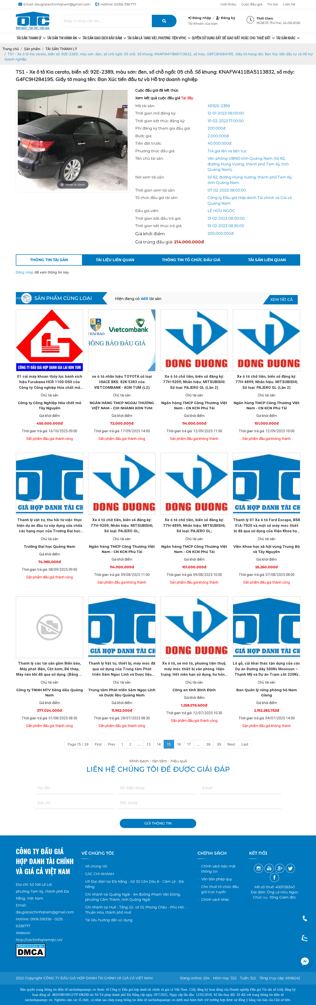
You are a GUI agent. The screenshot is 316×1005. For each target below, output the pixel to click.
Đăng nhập (25, 272)
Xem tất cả (281, 299)
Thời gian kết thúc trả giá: (158, 225)
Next (231, 744)
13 (149, 744)
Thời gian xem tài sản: (155, 190)
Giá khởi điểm (150, 233)
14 (159, 744)
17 (189, 744)
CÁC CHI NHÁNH (99, 874)
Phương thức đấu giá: (155, 151)
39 (219, 744)
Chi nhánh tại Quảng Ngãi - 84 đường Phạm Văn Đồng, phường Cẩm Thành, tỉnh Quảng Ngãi (133, 897)
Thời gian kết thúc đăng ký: (160, 120)
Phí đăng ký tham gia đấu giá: (163, 128)
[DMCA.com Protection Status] (30, 947)
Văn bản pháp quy (216, 879)
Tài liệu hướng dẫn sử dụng (109, 920)
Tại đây (187, 98)
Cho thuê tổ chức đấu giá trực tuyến (220, 889)
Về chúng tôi (96, 866)
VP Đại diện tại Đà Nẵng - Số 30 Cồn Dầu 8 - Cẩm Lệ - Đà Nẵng (134, 884)
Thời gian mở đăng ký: (155, 113)
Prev (111, 744)
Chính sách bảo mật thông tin (218, 869)
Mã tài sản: (145, 105)
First (98, 744)
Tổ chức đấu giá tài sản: (156, 197)
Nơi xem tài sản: (149, 177)
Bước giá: (143, 136)
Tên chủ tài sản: (149, 158)
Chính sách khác (215, 899)
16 (179, 744)
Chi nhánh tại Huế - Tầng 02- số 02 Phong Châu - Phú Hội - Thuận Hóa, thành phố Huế (135, 910)
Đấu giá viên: (147, 210)
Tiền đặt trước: (148, 143)
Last (244, 744)
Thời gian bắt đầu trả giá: (158, 218)
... (139, 744)
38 (208, 744)
